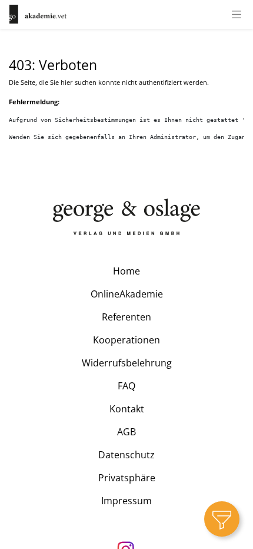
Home (126, 270)
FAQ (126, 385)
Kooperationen (126, 339)
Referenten (126, 316)
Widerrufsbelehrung (127, 362)
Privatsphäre (126, 477)
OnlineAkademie (127, 293)
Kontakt (126, 408)
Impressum (126, 500)
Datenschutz (126, 454)
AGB (126, 431)
